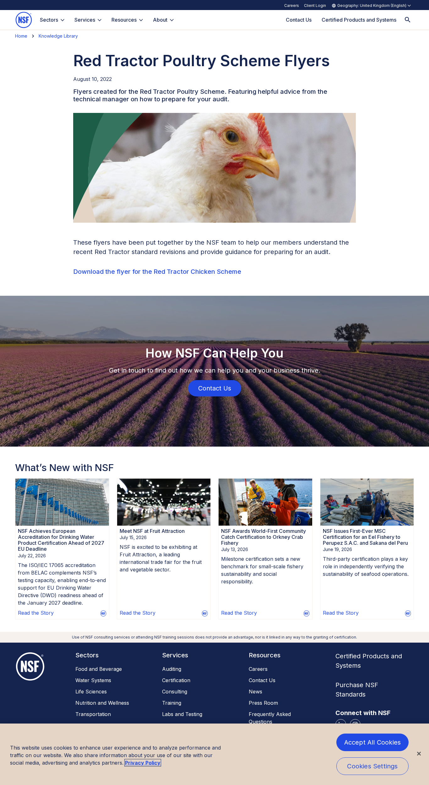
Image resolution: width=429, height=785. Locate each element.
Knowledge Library (58, 36)
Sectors (49, 20)
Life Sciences (91, 691)
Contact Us (262, 680)
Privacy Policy (142, 763)
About (160, 20)
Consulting (174, 691)
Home (21, 36)
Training (171, 703)
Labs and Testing (182, 714)
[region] (214, 754)
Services (84, 20)
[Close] (419, 754)
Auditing (171, 669)
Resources (124, 20)
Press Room (263, 703)
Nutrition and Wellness (102, 703)
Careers (291, 5)
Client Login (315, 5)
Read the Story (36, 613)
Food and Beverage (98, 669)
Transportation (93, 714)
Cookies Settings (372, 766)
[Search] (407, 20)
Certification (176, 680)
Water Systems (93, 680)
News (255, 691)
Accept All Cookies (372, 742)
